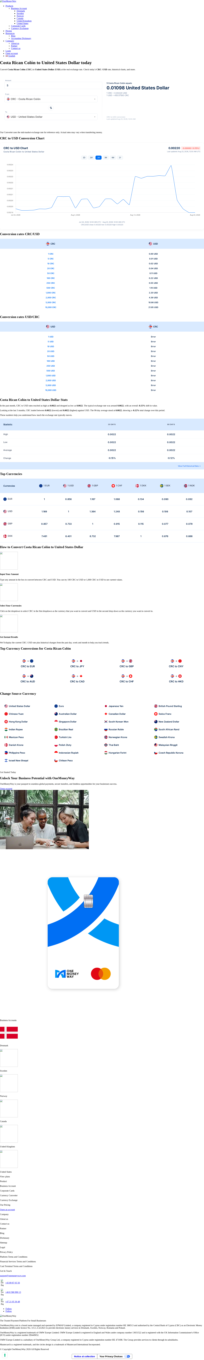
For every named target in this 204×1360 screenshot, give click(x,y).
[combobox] (51, 99)
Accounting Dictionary (21, 38)
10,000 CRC (50, 307)
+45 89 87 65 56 (12, 1283)
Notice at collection (84, 1356)
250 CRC (50, 283)
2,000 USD (51, 380)
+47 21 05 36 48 (12, 1301)
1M (98, 158)
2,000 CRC (51, 297)
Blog (13, 36)
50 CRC (50, 273)
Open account (12, 53)
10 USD (50, 346)
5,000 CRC (51, 302)
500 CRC (50, 288)
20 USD (50, 351)
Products (9, 6)
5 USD (51, 341)
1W (91, 158)
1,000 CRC (51, 292)
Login (8, 51)
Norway (20, 16)
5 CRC (51, 258)
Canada (20, 18)
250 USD (50, 366)
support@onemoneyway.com (13, 1275)
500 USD (50, 370)
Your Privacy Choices (111, 1356)
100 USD (51, 361)
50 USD (50, 356)
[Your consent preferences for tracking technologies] (4, 1355)
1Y (120, 158)
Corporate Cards (18, 26)
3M (105, 158)
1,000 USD (51, 375)
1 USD (50, 336)
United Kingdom (24, 21)
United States (22, 23)
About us (15, 43)
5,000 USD (51, 385)
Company (10, 41)
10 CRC (50, 263)
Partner (14, 46)
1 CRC (50, 254)
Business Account (19, 8)
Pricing (9, 31)
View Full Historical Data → (189, 466)
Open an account (7, 1209)
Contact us (15, 48)
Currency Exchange (20, 28)
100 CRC (51, 278)
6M (113, 158)
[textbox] (51, 99)
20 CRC (50, 268)
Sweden (20, 13)
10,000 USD (50, 390)
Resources (10, 33)
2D (84, 158)
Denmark (21, 11)
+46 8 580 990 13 (13, 1292)
